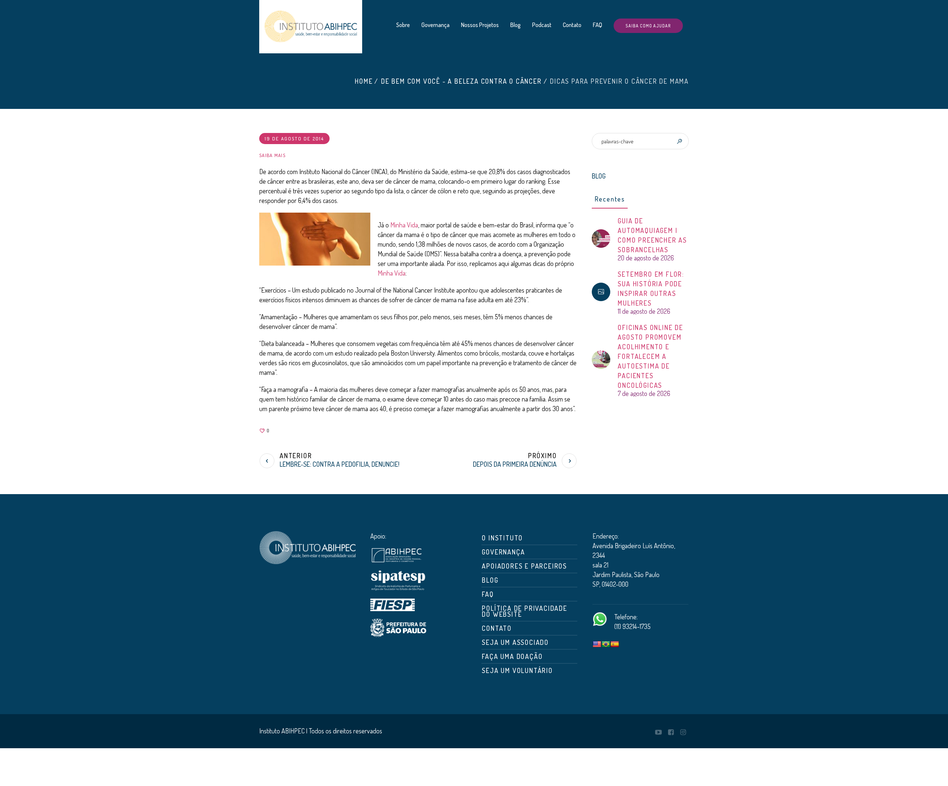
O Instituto (502, 538)
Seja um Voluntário (517, 670)
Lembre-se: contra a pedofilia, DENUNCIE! (339, 464)
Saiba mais (272, 155)
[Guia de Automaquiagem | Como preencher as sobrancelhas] (601, 237)
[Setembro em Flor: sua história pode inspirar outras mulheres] (601, 292)
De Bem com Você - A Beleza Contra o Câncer (461, 81)
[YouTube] (658, 732)
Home (364, 81)
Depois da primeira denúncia (515, 464)
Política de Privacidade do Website (524, 611)
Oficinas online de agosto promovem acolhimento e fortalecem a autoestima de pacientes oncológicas (650, 356)
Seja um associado (515, 642)
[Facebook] (670, 732)
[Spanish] (614, 644)
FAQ (488, 594)
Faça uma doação (512, 656)
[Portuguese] (605, 644)
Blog (490, 580)
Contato (497, 628)
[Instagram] (682, 732)
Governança (503, 552)
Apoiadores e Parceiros (524, 566)
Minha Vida (404, 225)
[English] (596, 644)
